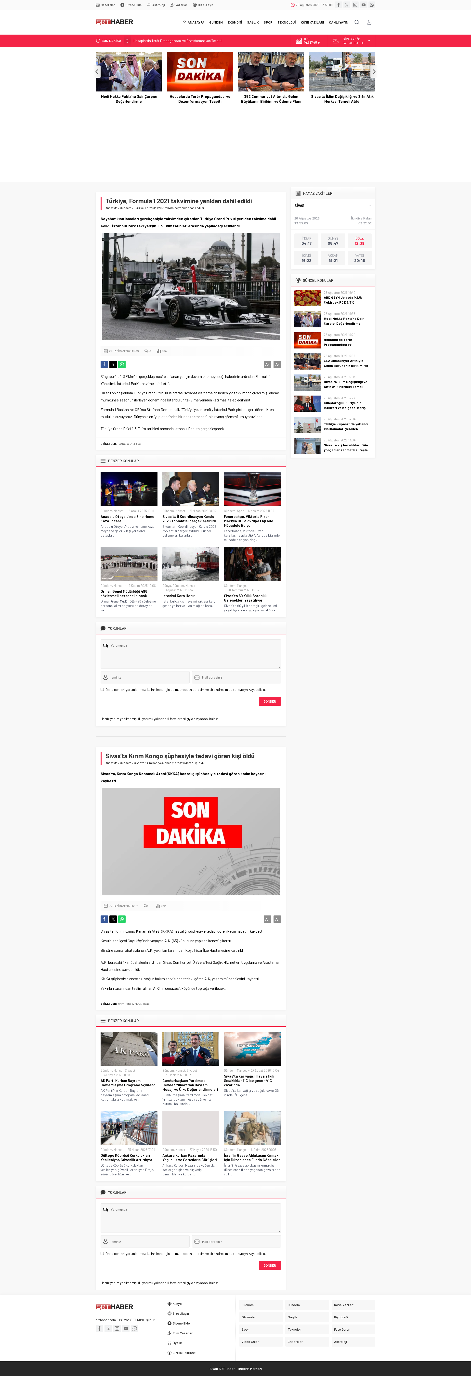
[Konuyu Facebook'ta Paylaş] (104, 364)
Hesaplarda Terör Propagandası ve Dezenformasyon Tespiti (177, 41)
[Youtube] (363, 4)
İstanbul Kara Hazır (178, 595)
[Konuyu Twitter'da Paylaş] (113, 364)
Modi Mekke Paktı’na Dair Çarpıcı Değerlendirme (344, 320)
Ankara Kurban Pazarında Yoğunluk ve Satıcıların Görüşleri (189, 1157)
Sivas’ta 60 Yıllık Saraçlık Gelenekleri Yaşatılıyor (245, 597)
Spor (240, 511)
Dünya (166, 586)
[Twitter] (346, 4)
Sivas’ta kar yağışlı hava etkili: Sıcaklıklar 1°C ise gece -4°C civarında (249, 1080)
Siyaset (130, 1070)
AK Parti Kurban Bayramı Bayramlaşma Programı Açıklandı (129, 1082)
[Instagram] (355, 4)
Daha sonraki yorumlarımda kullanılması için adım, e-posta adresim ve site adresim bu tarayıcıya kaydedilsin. (186, 689)
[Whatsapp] (371, 4)
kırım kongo (125, 1003)
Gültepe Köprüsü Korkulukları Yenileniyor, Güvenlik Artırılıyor (126, 1157)
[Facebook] (338, 4)
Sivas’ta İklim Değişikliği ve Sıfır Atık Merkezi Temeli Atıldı (271, 98)
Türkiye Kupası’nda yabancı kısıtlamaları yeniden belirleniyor (346, 429)
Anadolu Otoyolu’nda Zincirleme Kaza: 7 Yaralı (127, 518)
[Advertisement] (235, 140)
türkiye (136, 443)
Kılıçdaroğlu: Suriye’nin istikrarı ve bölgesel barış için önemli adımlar (342, 98)
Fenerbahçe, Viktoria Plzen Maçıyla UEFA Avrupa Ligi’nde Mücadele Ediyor (248, 520)
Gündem (125, 207)
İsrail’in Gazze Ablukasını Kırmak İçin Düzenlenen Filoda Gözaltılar (252, 1157)
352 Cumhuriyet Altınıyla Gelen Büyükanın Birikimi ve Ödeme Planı (200, 98)
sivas (146, 1003)
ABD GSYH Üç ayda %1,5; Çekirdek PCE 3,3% (343, 299)
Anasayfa (111, 207)
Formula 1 (124, 443)
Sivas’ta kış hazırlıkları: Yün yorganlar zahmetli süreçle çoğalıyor (346, 450)
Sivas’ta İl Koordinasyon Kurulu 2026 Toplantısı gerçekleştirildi (189, 518)
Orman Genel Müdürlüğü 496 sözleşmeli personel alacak (124, 593)
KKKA (137, 1003)
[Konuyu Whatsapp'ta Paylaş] (122, 364)
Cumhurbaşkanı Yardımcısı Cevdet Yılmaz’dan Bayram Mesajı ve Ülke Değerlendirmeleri (190, 1085)
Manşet (118, 511)
